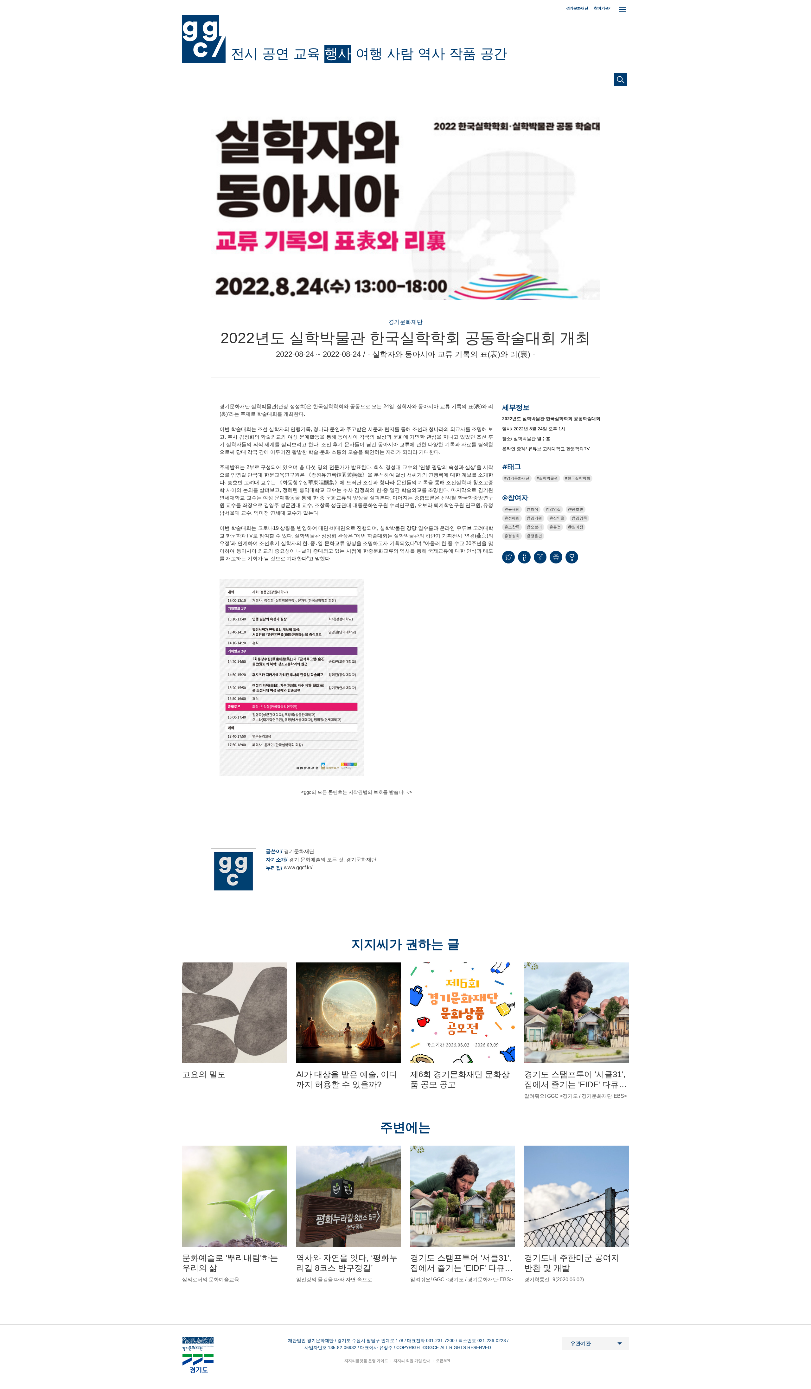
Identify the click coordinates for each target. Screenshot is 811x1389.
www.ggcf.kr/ (298, 867)
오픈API (443, 1361)
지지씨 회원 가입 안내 (412, 1361)
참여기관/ (602, 8)
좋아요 (572, 559)
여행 (369, 53)
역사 (431, 53)
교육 (306, 53)
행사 (337, 53)
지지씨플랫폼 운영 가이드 (366, 1361)
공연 (275, 53)
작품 (462, 53)
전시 (244, 53)
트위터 (508, 557)
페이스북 (524, 557)
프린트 (556, 557)
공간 (493, 53)
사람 (400, 53)
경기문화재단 (577, 8)
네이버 (540, 557)
